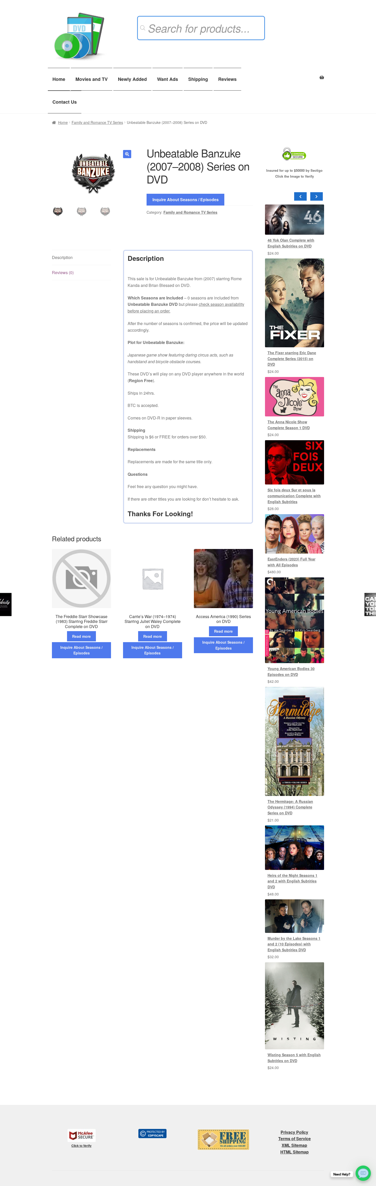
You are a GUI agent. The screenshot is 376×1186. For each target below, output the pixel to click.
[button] (127, 154)
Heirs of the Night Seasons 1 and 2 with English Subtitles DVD (292, 881)
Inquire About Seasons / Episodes (185, 199)
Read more (81, 636)
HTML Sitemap (294, 1152)
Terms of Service (294, 1138)
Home (58, 79)
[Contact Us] (363, 1173)
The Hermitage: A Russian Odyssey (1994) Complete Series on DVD (290, 807)
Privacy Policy (294, 1132)
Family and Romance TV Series (97, 122)
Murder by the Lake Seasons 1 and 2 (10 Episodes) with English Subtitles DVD (294, 944)
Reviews (227, 79)
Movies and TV (91, 79)
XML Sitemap (294, 1145)
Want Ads (167, 79)
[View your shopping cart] (294, 74)
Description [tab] (62, 257)
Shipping (198, 79)
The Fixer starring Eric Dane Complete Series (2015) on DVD (292, 358)
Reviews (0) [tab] (63, 272)
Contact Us (64, 102)
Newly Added (132, 79)
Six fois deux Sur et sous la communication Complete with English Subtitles (294, 495)
